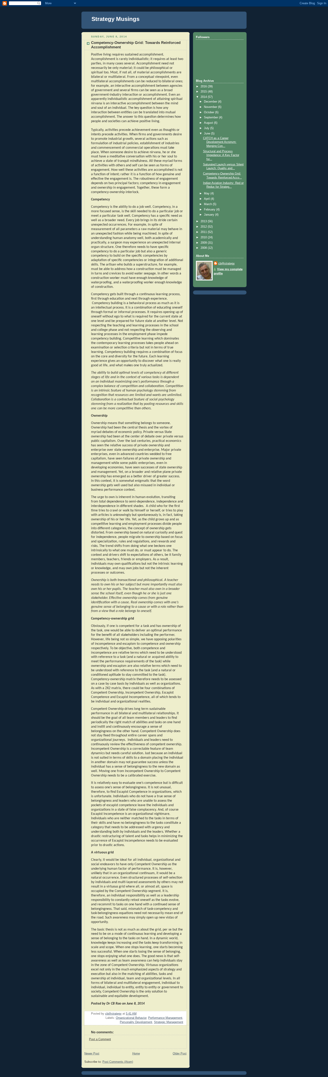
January (209, 214)
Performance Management (165, 1017)
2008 (204, 247)
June (207, 133)
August (209, 122)
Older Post (180, 1053)
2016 (204, 86)
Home (136, 1053)
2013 (204, 221)
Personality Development (136, 1022)
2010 (204, 237)
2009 (204, 242)
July (207, 128)
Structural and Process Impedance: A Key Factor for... (221, 155)
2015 (204, 91)
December (211, 101)
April (207, 198)
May (207, 193)
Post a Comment (100, 1039)
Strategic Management (168, 1022)
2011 (204, 232)
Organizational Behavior (131, 1017)
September (211, 117)
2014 (204, 97)
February (210, 209)
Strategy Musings (115, 19)
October (209, 112)
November (211, 107)
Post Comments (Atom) (117, 1061)
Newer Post (91, 1053)
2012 (204, 226)
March (208, 204)
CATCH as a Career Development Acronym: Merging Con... (220, 142)
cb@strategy (226, 263)
